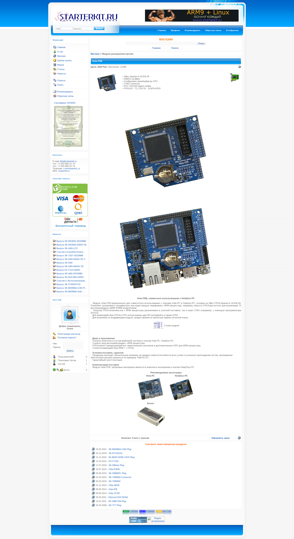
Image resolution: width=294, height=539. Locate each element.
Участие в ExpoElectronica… (70, 252)
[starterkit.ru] (86, 21)
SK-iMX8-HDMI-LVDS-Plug (121, 457)
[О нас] (54, 52)
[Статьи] (54, 70)
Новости (61, 73)
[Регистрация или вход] (54, 335)
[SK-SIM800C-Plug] (93, 474)
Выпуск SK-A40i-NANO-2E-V (70, 259)
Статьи (60, 69)
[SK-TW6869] (93, 482)
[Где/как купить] (54, 61)
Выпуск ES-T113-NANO (68, 270)
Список (174, 48)
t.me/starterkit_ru (71, 168)
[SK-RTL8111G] (93, 454)
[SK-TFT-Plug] (93, 506)
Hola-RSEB (114, 469)
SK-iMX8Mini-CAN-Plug (120, 449)
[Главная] (54, 48)
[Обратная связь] (54, 97)
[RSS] (164, 514)
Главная (162, 30)
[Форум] (54, 65)
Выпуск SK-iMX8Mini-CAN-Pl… (71, 288)
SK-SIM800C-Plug (117, 473)
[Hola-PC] (151, 399)
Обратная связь (213, 30)
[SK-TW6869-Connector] (93, 478)
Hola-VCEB (114, 493)
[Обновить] (54, 370)
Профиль (175, 30)
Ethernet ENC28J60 (118, 497)
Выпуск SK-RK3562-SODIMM (71, 241)
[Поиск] (54, 85)
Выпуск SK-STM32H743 (68, 284)
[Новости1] (54, 74)
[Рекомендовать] (54, 92)
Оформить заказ (220, 438)
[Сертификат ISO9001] (68, 147)
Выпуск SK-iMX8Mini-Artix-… (70, 291)
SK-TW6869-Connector (120, 477)
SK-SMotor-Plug (116, 465)
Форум (60, 65)
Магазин (61, 56)
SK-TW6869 (114, 481)
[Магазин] (54, 57)
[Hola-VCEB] (93, 494)
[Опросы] (54, 81)
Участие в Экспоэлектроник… (71, 281)
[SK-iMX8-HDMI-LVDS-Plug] (93, 458)
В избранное (232, 30)
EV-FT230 (113, 461)
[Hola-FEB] (107, 93)
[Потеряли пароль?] (54, 338)
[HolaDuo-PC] (181, 400)
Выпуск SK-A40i (64, 262)
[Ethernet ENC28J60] (93, 498)
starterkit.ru (64, 171)
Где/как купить (64, 60)
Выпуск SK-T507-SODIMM (69, 255)
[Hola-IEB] (93, 490)
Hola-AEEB (114, 485)
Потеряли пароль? (67, 337)
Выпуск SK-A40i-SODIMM (69, 273)
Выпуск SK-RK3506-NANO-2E (71, 244)
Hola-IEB (113, 489)
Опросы (61, 80)
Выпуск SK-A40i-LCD (67, 248)
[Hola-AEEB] (93, 486)
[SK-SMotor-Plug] (93, 466)
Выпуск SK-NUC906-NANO (70, 277)
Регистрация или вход (69, 334)
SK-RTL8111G (116, 453)
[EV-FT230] (93, 462)
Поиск (60, 85)
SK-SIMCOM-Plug (117, 501)
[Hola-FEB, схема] (158, 328)
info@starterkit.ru (68, 161)
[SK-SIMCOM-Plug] (93, 502)
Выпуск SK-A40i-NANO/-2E (70, 266)
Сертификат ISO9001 (65, 103)
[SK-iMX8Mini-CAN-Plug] (93, 450)
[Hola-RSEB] (93, 470)
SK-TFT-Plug (115, 505)
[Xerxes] (151, 427)
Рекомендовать (192, 30)
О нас (60, 51)
